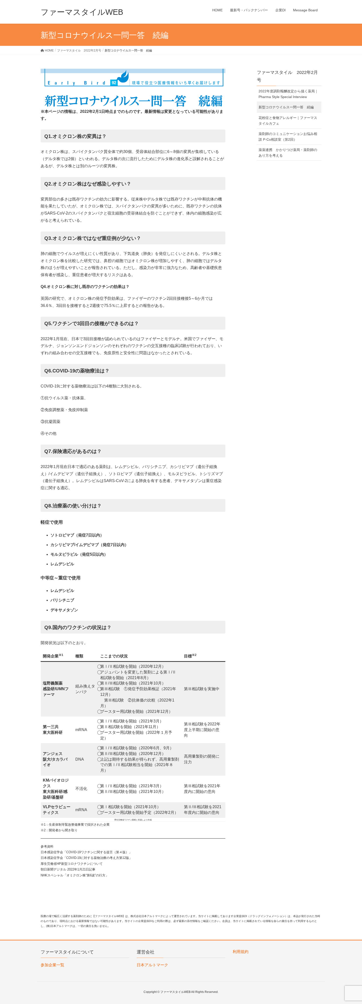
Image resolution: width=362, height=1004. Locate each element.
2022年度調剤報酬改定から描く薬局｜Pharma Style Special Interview (288, 94)
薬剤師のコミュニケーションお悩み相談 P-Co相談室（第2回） (288, 136)
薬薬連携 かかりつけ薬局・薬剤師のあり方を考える (288, 152)
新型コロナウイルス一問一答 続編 (286, 107)
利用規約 (240, 952)
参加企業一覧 (52, 965)
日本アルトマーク (152, 965)
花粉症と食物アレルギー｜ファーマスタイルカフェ (288, 120)
